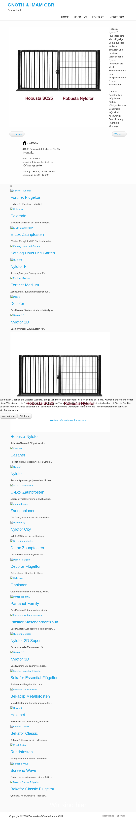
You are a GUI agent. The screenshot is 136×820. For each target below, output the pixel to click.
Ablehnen (25, 416)
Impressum (80, 420)
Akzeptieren (8, 416)
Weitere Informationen (61, 420)
